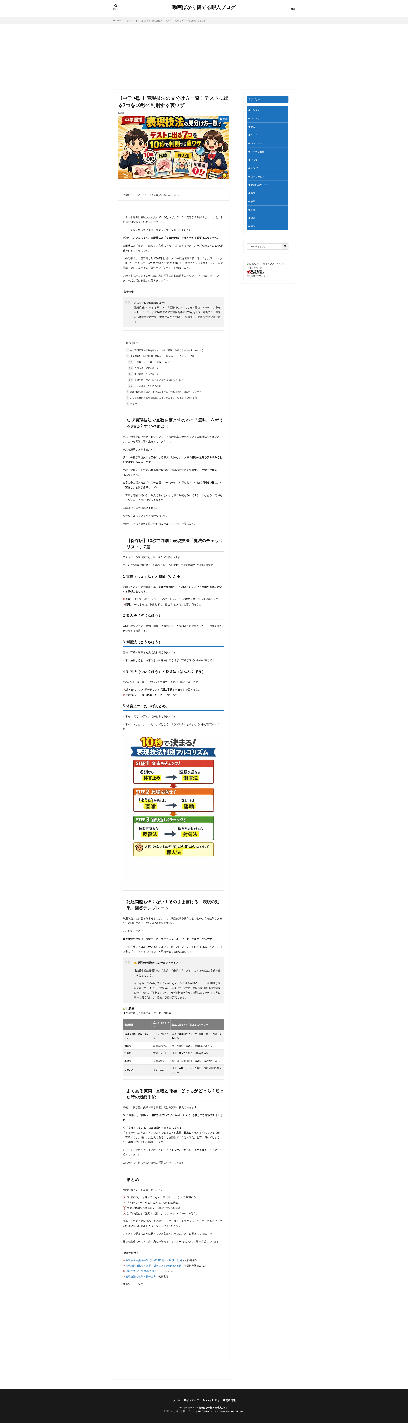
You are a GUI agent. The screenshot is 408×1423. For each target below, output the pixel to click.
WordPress (237, 1411)
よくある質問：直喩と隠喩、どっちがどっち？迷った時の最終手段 (162, 397)
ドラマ (254, 159)
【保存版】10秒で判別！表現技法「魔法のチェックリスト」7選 (160, 356)
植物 (253, 209)
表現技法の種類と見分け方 (140, 1276)
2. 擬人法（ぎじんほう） (144, 368)
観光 (253, 226)
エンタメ (255, 110)
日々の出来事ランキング (258, 276)
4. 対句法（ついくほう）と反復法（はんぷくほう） (157, 379)
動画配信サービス (260, 184)
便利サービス (257, 176)
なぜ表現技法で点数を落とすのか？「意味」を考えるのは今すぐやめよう (165, 350)
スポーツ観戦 (257, 151)
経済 (253, 218)
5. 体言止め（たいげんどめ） (146, 385)
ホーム (176, 1400)
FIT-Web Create (207, 1411)
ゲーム (254, 135)
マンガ (254, 168)
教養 (128, 20)
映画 (253, 201)
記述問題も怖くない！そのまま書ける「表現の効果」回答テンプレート (164, 391)
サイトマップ (191, 1400)
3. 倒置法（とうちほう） (144, 374)
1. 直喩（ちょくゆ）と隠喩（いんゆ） (150, 362)
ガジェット (256, 118)
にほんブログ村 (254, 268)
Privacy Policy (211, 1400)
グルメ (254, 126)
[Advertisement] (204, 56)
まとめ (132, 403)
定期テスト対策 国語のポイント (143, 1270)
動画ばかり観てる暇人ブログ (204, 7)
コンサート (256, 143)
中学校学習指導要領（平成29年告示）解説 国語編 (153, 1260)
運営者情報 (229, 1400)
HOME (119, 20)
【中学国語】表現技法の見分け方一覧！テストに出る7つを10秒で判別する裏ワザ (170, 20)
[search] (285, 246)
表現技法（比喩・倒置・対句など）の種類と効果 (153, 1265)
